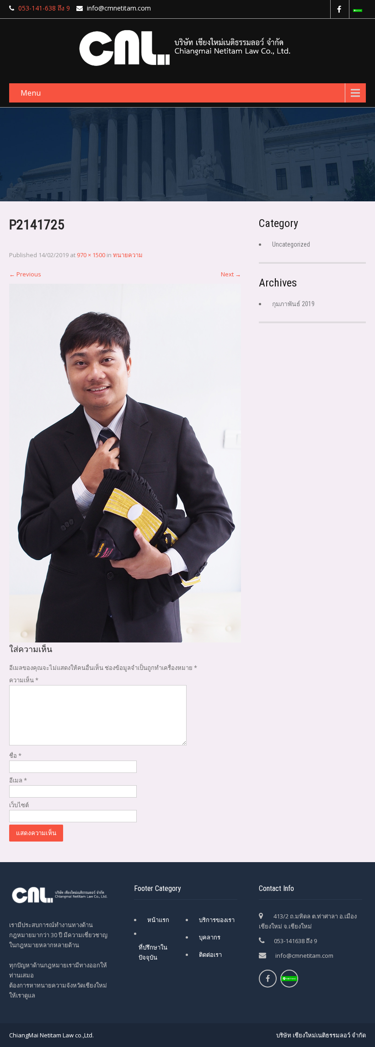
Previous (25, 274)
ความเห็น (23, 680)
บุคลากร (209, 937)
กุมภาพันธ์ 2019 (293, 304)
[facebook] (338, 9)
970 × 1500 (91, 255)
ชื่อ (15, 755)
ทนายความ (128, 255)
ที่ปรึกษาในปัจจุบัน (153, 952)
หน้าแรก (158, 920)
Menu (31, 93)
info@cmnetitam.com (304, 955)
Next (231, 274)
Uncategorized (291, 244)
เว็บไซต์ (19, 805)
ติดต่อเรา (210, 954)
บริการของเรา (217, 920)
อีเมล (18, 780)
